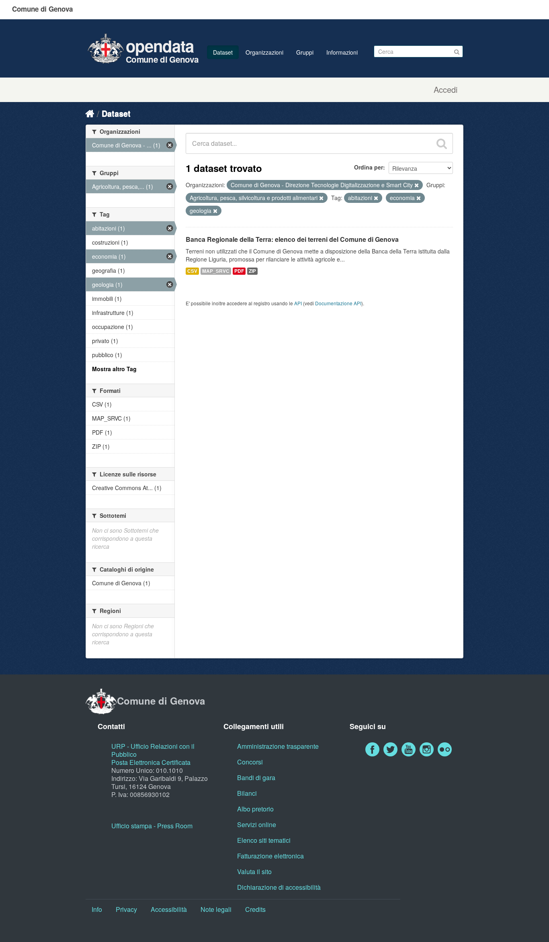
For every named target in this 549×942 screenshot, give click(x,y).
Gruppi (304, 52)
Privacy (126, 909)
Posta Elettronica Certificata (151, 762)
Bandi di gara (256, 777)
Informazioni (342, 52)
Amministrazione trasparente (278, 746)
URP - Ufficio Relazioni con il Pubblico (153, 750)
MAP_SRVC (215, 271)
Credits (255, 909)
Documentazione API (338, 303)
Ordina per (368, 167)
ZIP (252, 271)
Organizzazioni (264, 52)
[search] (441, 143)
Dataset (223, 52)
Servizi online (256, 824)
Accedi (445, 89)
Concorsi (250, 761)
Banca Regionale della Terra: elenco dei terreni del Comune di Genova (292, 239)
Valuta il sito (254, 871)
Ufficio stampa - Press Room (152, 825)
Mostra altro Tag (114, 369)
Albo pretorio (255, 808)
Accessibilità (169, 909)
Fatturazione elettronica (270, 855)
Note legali (216, 909)
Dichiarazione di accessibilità (279, 887)
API (298, 303)
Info (97, 909)
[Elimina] (416, 185)
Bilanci (247, 793)
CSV (192, 271)
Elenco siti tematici (264, 840)
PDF (239, 271)
